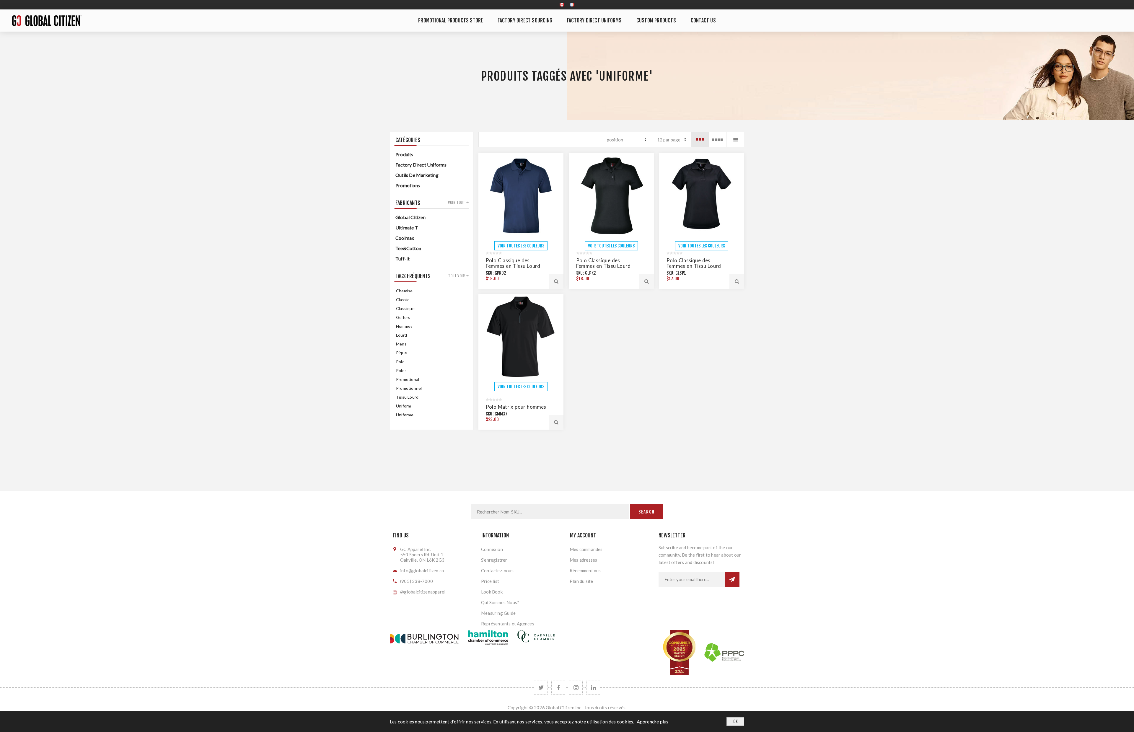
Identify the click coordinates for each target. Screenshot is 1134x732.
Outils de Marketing (417, 175)
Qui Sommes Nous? (500, 602)
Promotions (407, 185)
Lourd (401, 335)
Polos (401, 370)
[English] (562, 4)
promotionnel (409, 388)
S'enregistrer (494, 560)
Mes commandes (586, 549)
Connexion (492, 549)
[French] (572, 4)
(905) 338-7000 (416, 581)
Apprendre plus (653, 721)
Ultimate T (406, 227)
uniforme (405, 414)
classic (402, 299)
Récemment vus (585, 570)
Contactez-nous (497, 570)
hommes (404, 326)
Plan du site (581, 581)
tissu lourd (407, 397)
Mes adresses (583, 560)
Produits (404, 154)
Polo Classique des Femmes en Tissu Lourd (513, 263)
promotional (407, 379)
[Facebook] (558, 687)
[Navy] (520, 195)
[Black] (611, 195)
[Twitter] (541, 687)
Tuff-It (402, 258)
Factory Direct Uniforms (421, 164)
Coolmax (404, 238)
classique (405, 308)
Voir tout (456, 202)
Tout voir (456, 275)
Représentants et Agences (507, 623)
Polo (400, 361)
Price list (490, 581)
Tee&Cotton (408, 248)
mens (401, 343)
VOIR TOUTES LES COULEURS (521, 246)
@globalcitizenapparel (422, 591)
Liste (735, 139)
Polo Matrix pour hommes (516, 407)
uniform (403, 405)
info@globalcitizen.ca (422, 570)
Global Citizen (410, 217)
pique (401, 352)
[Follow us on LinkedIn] (593, 687)
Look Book (492, 591)
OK (735, 721)
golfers (403, 317)
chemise (404, 290)
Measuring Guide (498, 613)
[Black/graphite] (520, 336)
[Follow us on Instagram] (576, 687)
